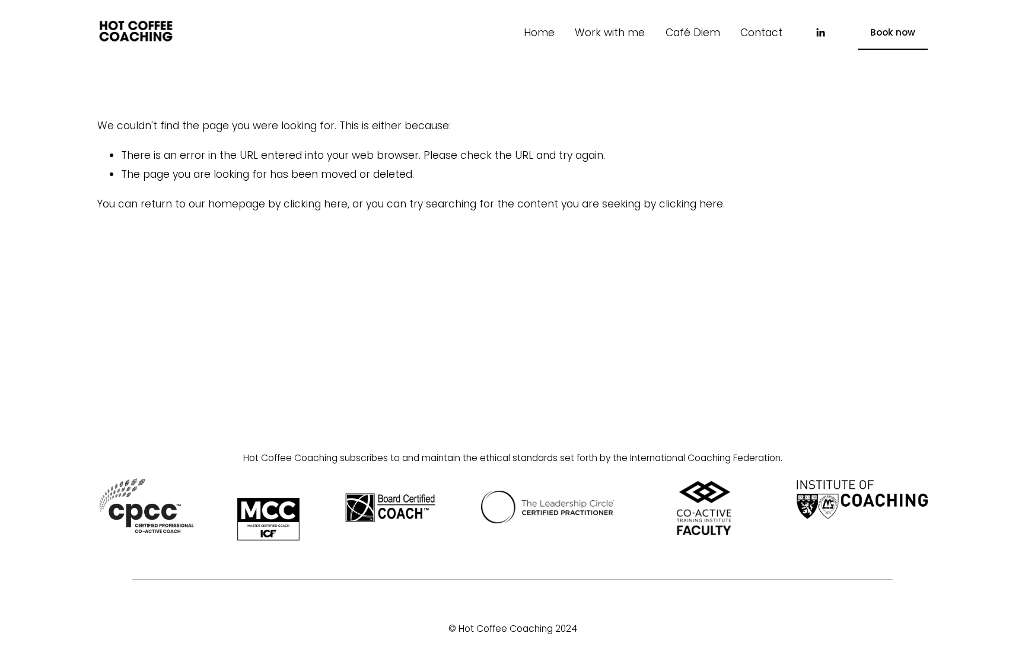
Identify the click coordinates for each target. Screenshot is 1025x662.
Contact (761, 32)
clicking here (316, 204)
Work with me (610, 32)
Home (539, 32)
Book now (892, 32)
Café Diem (693, 32)
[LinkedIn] (820, 33)
